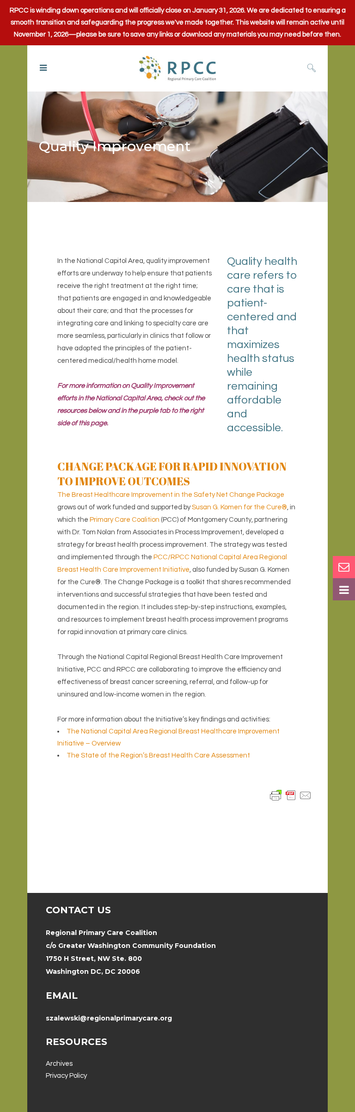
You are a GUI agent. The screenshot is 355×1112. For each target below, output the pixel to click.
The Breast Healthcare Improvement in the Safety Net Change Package (170, 494)
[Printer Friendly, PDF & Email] (290, 795)
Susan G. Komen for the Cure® (239, 507)
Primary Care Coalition (124, 519)
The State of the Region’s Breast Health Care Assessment (158, 755)
